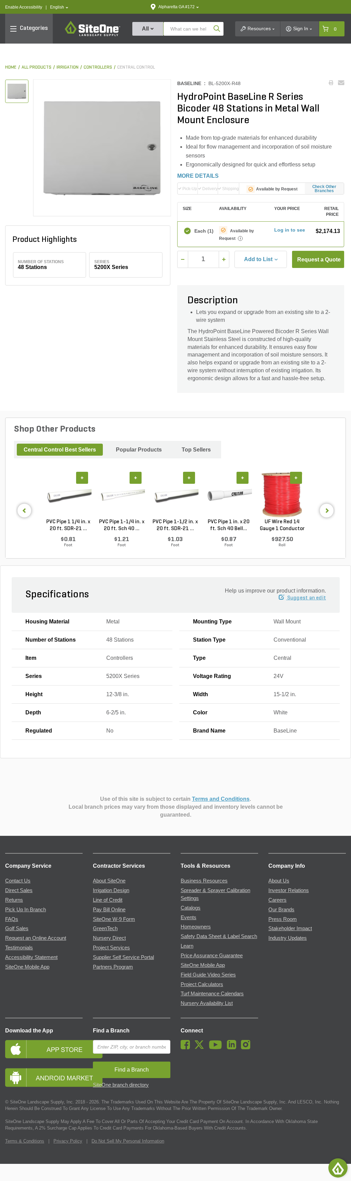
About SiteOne (109, 881)
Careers (277, 900)
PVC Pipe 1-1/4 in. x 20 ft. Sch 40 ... (121, 525)
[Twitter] (201, 1047)
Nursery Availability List (207, 1003)
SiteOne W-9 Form (114, 919)
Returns (14, 900)
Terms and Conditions (221, 799)
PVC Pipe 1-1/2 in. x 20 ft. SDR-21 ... (175, 525)
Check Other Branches (324, 188)
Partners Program (113, 967)
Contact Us (18, 881)
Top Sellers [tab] (196, 450)
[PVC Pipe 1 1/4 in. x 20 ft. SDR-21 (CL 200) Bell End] (68, 495)
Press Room (282, 919)
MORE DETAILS (198, 176)
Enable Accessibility (23, 7)
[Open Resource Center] (338, 1168)
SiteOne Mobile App (27, 967)
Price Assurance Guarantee (212, 955)
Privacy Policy (67, 1141)
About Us (278, 881)
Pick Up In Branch (25, 909)
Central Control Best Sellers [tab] (60, 450)
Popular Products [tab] (139, 450)
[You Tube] (217, 1047)
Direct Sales (19, 890)
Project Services (111, 947)
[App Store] (44, 1049)
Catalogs (191, 908)
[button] (59, 7)
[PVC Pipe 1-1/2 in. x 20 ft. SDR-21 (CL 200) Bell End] (175, 495)
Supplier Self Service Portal (123, 957)
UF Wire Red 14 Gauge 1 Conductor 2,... (282, 525)
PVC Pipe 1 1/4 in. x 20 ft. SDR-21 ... (68, 525)
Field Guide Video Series (208, 975)
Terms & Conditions (24, 1141)
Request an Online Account (35, 938)
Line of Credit (107, 900)
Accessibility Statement (31, 957)
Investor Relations (288, 890)
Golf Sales (16, 928)
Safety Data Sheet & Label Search (219, 936)
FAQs (11, 919)
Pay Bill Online (109, 909)
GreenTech (105, 928)
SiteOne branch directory (121, 1085)
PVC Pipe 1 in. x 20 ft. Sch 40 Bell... (229, 525)
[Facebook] (187, 1047)
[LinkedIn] (233, 1047)
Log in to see (289, 230)
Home (10, 67)
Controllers (98, 67)
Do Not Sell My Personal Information (128, 1141)
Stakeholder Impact (290, 928)
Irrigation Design (111, 890)
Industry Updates (287, 938)
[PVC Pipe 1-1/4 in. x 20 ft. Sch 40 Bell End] (121, 495)
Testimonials (19, 947)
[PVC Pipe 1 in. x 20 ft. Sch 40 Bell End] (228, 495)
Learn (187, 946)
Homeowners (196, 926)
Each (203, 231)
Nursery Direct (109, 938)
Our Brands (281, 909)
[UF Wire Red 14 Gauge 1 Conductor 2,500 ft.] (282, 495)
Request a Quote (319, 259)
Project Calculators (202, 984)
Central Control (136, 67)
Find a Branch (111, 1030)
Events (188, 917)
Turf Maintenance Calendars (212, 993)
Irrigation (67, 67)
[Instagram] (247, 1047)
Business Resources (204, 881)
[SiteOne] (92, 35)
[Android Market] (44, 1077)
